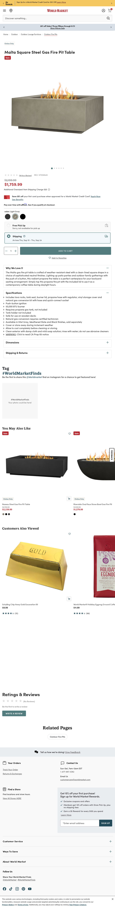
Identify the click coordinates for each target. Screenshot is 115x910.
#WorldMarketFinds (26, 880)
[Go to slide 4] (58, 168)
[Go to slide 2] (54, 168)
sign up (105, 823)
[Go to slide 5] (61, 168)
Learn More (66, 815)
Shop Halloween (57, 28)
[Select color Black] (23, 217)
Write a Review (25, 175)
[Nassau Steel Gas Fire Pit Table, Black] (6, 514)
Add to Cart (65, 250)
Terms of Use (23, 905)
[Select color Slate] (8, 217)
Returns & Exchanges (12, 774)
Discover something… (16, 18)
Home (5, 34)
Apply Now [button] (95, 196)
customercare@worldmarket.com (75, 779)
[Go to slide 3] (56, 168)
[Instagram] (17, 888)
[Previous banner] (3, 3)
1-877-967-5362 (67, 772)
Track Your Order (10, 769)
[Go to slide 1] (52, 168)
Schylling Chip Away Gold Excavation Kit (20, 604)
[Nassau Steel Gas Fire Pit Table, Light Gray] (3, 514)
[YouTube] (29, 888)
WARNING (11, 334)
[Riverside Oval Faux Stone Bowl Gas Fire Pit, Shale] (74, 514)
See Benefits (17, 199)
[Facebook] (4, 888)
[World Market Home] (57, 10)
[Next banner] (112, 3)
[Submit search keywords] (108, 18)
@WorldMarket (10, 880)
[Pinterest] (23, 888)
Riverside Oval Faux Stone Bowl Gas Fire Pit (92, 504)
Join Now (57, 2)
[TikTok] (10, 888)
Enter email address (74, 823)
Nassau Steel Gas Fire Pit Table (16, 504)
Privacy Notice (8, 905)
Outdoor (14, 34)
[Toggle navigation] (4, 10)
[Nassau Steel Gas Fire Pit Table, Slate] (9, 514)
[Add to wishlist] (69, 433)
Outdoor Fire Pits (50, 34)
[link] (109, 10)
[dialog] (57, 903)
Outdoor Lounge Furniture (31, 34)
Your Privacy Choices (77, 905)
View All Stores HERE (12, 798)
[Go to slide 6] (63, 168)
